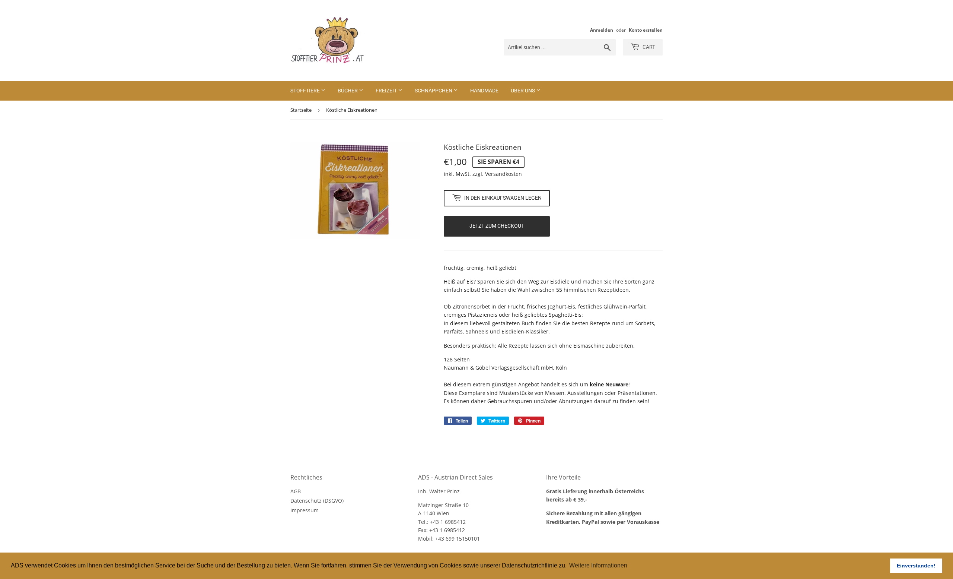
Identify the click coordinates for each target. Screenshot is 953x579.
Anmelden (601, 30)
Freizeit (387, 91)
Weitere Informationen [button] (598, 565)
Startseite (301, 110)
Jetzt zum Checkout (496, 226)
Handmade (484, 91)
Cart (648, 47)
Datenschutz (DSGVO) (317, 500)
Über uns (523, 91)
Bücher (348, 91)
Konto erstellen (646, 30)
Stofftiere (305, 91)
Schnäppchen (434, 91)
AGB (295, 491)
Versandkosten (503, 173)
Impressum (304, 510)
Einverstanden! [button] (916, 566)
